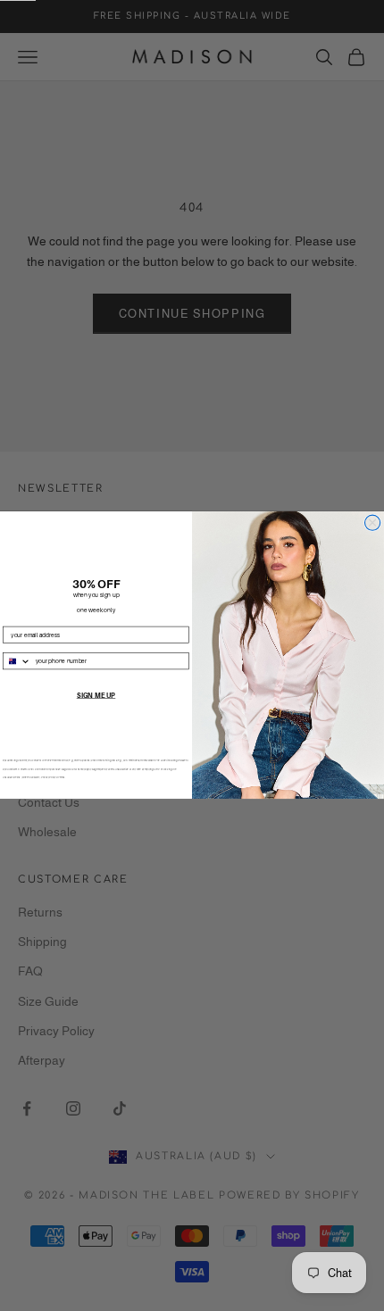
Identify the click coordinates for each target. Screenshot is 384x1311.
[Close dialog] (372, 522)
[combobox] (17, 661)
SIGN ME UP (96, 696)
